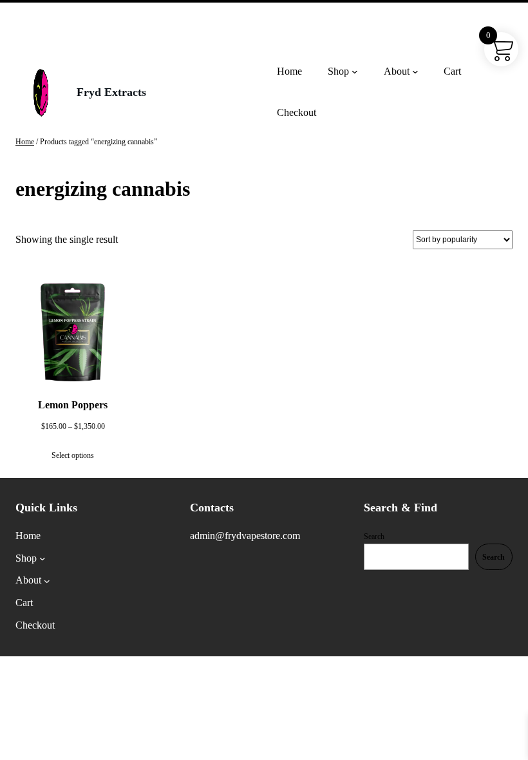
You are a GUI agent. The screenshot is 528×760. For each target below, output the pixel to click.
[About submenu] (415, 71)
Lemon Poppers (73, 404)
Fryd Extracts (111, 92)
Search (374, 536)
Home (24, 141)
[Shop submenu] (355, 71)
